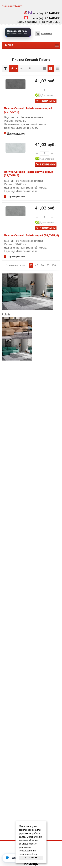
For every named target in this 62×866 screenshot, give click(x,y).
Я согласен (31, 857)
